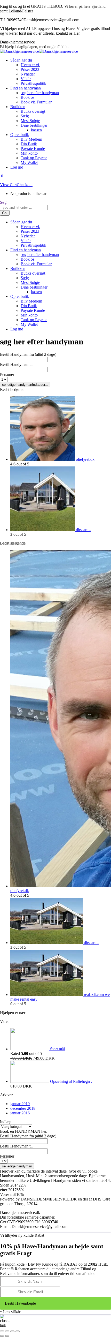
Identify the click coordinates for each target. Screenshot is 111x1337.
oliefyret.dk (85, 459)
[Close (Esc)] (2, 1331)
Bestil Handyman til (16, 364)
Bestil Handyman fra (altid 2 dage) (28, 354)
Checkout (25, 185)
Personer (7, 374)
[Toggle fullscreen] (12, 1331)
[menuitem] (21, 60)
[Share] (7, 1331)
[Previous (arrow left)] (2, 1336)
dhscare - (83, 529)
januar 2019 (20, 1103)
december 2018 (22, 1108)
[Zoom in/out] (17, 1331)
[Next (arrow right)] (7, 1336)
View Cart (8, 185)
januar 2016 (20, 1113)
